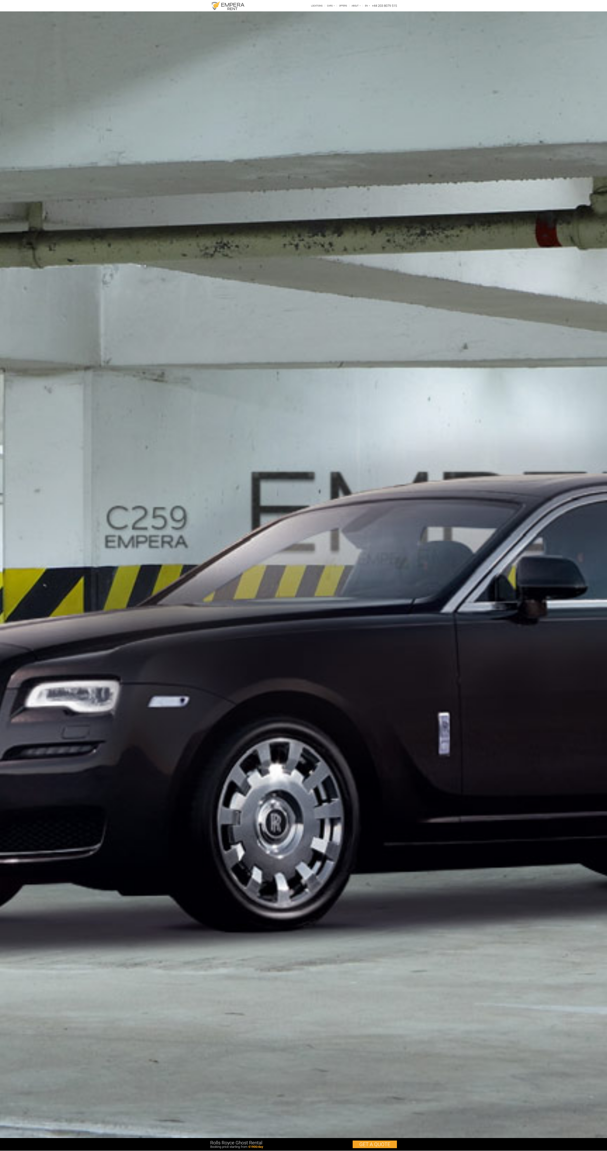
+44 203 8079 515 (384, 5)
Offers (343, 6)
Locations (316, 5)
